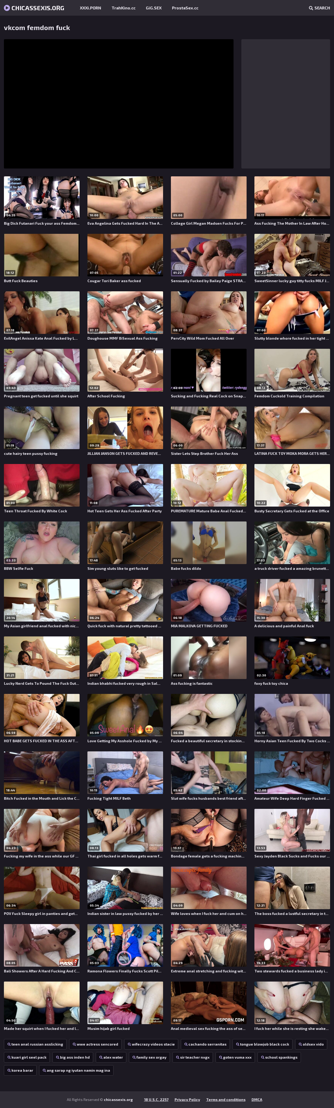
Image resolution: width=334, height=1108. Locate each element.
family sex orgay (151, 1057)
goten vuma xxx (237, 1057)
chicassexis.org (37, 7)
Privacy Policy (187, 1099)
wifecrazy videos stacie (153, 1044)
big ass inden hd (75, 1057)
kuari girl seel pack (28, 1057)
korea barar (22, 1070)
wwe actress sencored (97, 1044)
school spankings (281, 1057)
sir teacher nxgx (195, 1057)
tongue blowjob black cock (264, 1044)
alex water (113, 1057)
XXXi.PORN (90, 7)
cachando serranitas (207, 1044)
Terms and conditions (226, 1099)
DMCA (257, 1099)
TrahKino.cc (123, 7)
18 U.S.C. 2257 (156, 1099)
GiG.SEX (154, 7)
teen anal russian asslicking (37, 1044)
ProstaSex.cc (185, 7)
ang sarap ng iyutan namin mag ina (78, 1070)
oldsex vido (313, 1044)
